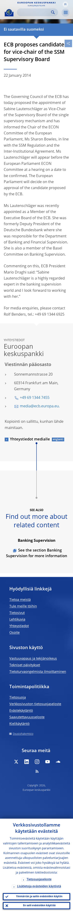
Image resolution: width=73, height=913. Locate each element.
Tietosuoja (17, 697)
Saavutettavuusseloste (27, 717)
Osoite (14, 632)
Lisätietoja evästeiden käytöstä (39, 886)
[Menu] (65, 13)
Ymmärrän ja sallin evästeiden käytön (39, 896)
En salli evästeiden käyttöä (39, 905)
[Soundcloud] (58, 761)
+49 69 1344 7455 (34, 398)
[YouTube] (47, 761)
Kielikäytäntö (19, 724)
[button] (65, 4)
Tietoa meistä (20, 600)
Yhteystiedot (19, 626)
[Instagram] (37, 761)
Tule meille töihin (23, 606)
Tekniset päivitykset (24, 665)
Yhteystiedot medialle (30, 439)
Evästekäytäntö (21, 710)
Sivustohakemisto (23, 734)
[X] (16, 761)
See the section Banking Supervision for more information (36, 553)
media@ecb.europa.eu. (40, 406)
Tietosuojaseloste (39, 879)
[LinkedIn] (26, 761)
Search (53, 12)
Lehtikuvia (17, 619)
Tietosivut (17, 613)
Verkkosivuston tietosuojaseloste (35, 704)
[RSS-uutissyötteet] (37, 771)
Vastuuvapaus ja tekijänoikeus (33, 658)
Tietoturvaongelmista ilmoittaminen (37, 672)
